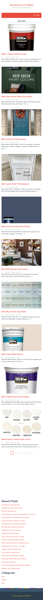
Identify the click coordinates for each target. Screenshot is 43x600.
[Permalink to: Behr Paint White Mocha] (21, 338)
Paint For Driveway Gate (9, 511)
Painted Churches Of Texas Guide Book (14, 524)
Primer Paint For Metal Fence (10, 552)
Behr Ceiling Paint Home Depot (15, 397)
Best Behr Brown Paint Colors (15, 269)
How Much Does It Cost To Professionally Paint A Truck (18, 514)
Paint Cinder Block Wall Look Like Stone (14, 559)
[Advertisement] (21, 476)
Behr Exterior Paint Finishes (14, 139)
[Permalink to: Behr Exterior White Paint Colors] (21, 424)
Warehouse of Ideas (21, 5)
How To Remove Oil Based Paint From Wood (15, 517)
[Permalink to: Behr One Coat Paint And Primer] (21, 211)
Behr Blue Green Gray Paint (14, 311)
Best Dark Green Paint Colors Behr (17, 96)
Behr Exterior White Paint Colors (16, 439)
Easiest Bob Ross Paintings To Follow (13, 521)
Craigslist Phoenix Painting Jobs (11, 549)
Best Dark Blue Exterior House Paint (13, 527)
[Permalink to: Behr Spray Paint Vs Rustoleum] (21, 168)
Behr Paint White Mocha (12, 354)
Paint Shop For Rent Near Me (10, 505)
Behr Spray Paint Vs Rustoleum (15, 184)
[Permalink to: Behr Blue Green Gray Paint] (21, 296)
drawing (4, 580)
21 (26, 453)
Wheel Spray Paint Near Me (10, 533)
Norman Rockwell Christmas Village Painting (15, 543)
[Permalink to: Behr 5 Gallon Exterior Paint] (21, 38)
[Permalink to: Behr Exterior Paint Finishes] (21, 123)
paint (3, 583)
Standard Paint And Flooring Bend (12, 508)
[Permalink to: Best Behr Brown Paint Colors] (21, 253)
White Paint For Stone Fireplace (11, 530)
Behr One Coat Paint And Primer (16, 226)
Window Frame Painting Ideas (11, 568)
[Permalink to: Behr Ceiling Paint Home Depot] (21, 381)
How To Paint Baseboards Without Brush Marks (16, 565)
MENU (38, 15)
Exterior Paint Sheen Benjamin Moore (13, 540)
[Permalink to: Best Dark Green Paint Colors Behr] (21, 81)
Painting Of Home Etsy (9, 562)
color (3, 576)
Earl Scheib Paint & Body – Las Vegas (13, 546)
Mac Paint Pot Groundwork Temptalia (13, 555)
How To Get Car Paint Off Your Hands (13, 537)
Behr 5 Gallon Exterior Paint (14, 54)
